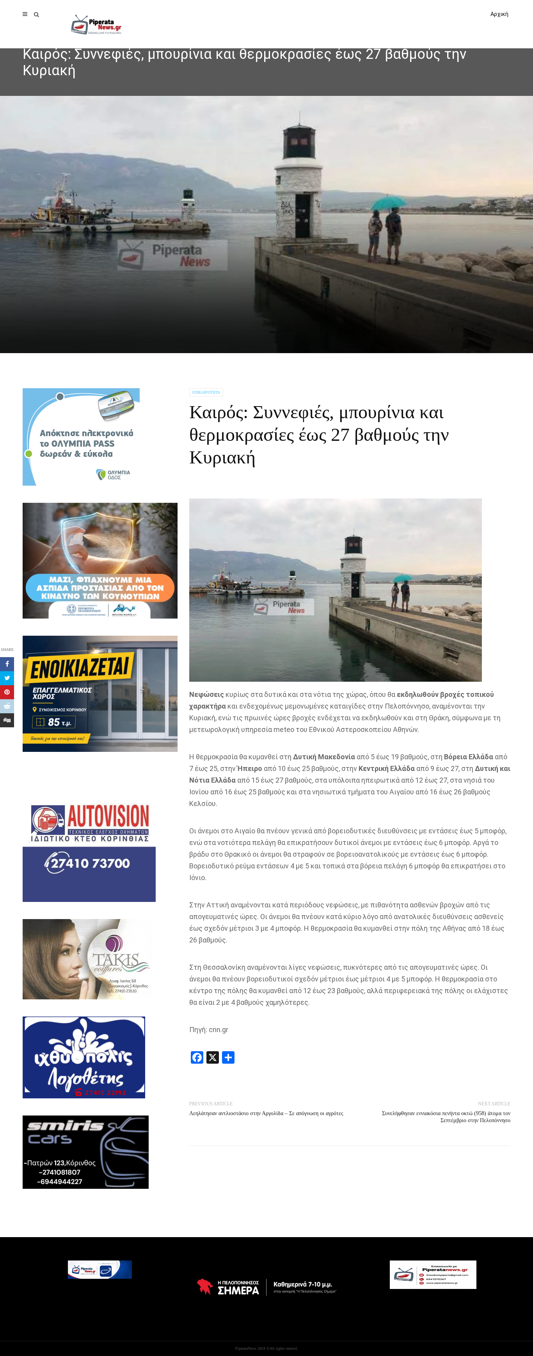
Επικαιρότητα (206, 392)
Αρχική (499, 14)
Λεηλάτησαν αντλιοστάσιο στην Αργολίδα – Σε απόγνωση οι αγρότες (266, 1113)
